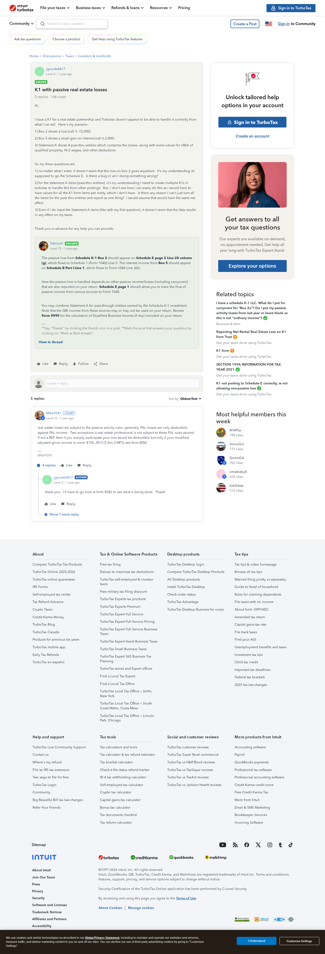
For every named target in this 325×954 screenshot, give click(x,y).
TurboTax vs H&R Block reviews (191, 762)
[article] (117, 440)
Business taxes (88, 7)
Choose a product (66, 39)
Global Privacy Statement (102, 937)
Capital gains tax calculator (120, 800)
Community (20, 23)
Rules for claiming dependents (258, 594)
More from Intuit (247, 800)
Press (36, 884)
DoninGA (237, 458)
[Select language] (268, 23)
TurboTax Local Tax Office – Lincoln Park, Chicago (127, 718)
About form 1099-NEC (252, 609)
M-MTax (235, 430)
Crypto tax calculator (115, 792)
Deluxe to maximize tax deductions (126, 572)
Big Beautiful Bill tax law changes (58, 800)
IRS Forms (40, 587)
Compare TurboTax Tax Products (57, 564)
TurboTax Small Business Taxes (123, 649)
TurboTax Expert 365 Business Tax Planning (125, 658)
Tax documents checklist (118, 815)
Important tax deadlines (253, 670)
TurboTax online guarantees (54, 579)
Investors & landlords (94, 56)
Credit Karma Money (48, 617)
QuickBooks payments (252, 762)
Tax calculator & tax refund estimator (127, 755)
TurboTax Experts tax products (123, 599)
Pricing (184, 7)
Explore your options (252, 266)
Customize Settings (299, 941)
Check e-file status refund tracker (124, 770)
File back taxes (246, 632)
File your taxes (52, 7)
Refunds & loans (125, 7)
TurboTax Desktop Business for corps (195, 609)
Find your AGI (245, 640)
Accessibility (41, 926)
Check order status (181, 594)
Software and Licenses (49, 905)
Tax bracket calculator (116, 762)
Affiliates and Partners (49, 919)
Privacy (37, 891)
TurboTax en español (48, 662)
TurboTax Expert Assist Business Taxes (129, 641)
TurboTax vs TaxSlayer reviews (190, 770)
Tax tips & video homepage (256, 564)
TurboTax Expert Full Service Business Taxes (128, 631)
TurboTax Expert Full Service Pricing (127, 622)
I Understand (256, 941)
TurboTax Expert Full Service (121, 614)
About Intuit (41, 870)
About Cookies (110, 908)
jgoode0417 (55, 69)
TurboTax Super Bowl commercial (193, 755)
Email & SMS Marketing (252, 808)
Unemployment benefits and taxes (260, 647)
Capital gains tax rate (250, 624)
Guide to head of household (256, 587)
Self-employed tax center (52, 594)
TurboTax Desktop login (185, 564)
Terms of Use (186, 898)
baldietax (237, 486)
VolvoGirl (237, 444)
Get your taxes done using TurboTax (243, 343)
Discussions (52, 56)
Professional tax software (253, 770)
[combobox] (72, 24)
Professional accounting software (259, 777)
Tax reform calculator (116, 823)
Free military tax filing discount (123, 592)
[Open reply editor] (117, 383)
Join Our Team (43, 877)
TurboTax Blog (44, 624)
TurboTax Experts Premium (120, 607)
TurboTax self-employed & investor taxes (126, 581)
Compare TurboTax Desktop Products (195, 572)
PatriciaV (56, 243)
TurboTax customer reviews (188, 747)
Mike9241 (53, 413)
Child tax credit (246, 662)
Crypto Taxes (42, 609)
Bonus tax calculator (115, 808)
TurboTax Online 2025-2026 (54, 572)
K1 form (222, 351)
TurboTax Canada (46, 632)
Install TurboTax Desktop (186, 587)
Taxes (69, 56)
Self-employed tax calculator (121, 785)
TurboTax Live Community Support (59, 747)
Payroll (240, 755)
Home (34, 56)
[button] (245, 24)
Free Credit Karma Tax (251, 792)
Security (38, 898)
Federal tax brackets (250, 677)
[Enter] (40, 24)
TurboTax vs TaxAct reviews (188, 777)
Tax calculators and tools (118, 747)
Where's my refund (47, 762)
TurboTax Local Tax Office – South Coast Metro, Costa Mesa (126, 705)
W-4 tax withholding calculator (123, 777)
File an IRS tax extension (51, 770)
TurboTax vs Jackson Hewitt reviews (194, 785)
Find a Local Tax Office (117, 684)
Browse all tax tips (248, 572)
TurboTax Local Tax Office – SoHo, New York (126, 693)
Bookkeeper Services (251, 815)
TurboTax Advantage (183, 602)
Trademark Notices (47, 912)
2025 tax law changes (251, 685)
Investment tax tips (249, 655)
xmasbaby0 (238, 472)
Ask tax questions (27, 39)
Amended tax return (250, 617)
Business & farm (228, 324)
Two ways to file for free (51, 777)
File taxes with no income (254, 602)
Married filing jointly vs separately (260, 579)
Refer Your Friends (46, 808)
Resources (159, 7)
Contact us (41, 755)
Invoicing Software (249, 823)
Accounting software (250, 747)
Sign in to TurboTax (256, 122)
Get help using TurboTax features (117, 39)
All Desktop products (183, 579)
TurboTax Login (44, 785)
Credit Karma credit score (254, 785)
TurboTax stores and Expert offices (126, 669)
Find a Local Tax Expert (117, 676)
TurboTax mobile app (49, 647)
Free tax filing (110, 564)
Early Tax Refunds (46, 655)
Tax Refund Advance (48, 602)
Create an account (252, 136)
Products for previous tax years (56, 640)
